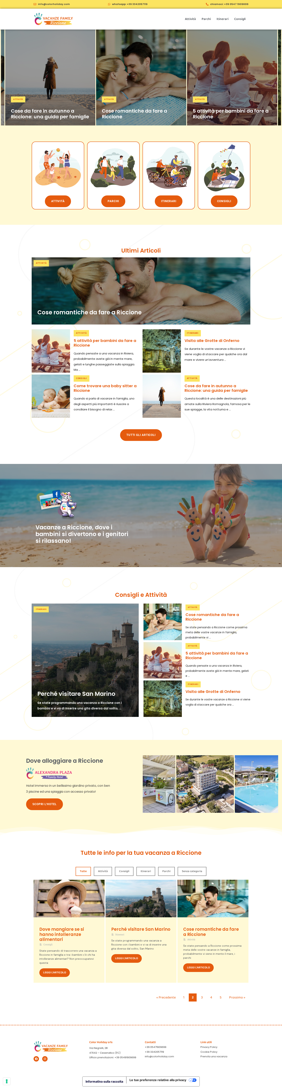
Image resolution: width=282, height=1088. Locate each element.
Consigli (240, 19)
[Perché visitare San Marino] (85, 660)
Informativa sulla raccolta (104, 1081)
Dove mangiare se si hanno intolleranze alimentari (61, 934)
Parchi (206, 19)
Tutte (83, 871)
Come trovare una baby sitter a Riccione (105, 388)
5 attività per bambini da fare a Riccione (231, 114)
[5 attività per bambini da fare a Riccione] (232, 77)
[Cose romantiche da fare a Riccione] (141, 77)
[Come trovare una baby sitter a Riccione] (51, 396)
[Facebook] (36, 1059)
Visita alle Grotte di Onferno (212, 340)
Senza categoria (192, 871)
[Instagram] (45, 1059)
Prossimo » (237, 997)
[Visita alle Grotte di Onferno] (162, 350)
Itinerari (222, 19)
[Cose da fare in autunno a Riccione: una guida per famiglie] (50, 77)
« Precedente (166, 997)
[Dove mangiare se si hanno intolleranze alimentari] (69, 903)
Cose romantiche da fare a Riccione (134, 114)
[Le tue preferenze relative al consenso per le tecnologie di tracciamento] (6, 1081)
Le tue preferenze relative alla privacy (157, 1080)
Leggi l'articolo (54, 972)
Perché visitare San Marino (76, 693)
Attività (190, 19)
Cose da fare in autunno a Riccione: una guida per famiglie (50, 114)
